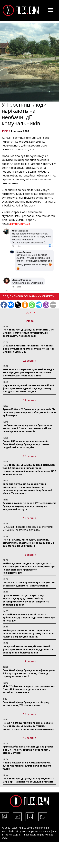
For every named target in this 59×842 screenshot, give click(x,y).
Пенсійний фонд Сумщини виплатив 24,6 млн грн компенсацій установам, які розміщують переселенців (28, 332)
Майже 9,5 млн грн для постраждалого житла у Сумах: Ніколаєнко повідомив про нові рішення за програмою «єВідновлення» (29, 568)
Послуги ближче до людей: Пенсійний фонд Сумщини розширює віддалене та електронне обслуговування (28, 649)
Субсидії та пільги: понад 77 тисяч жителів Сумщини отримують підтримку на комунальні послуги (29, 506)
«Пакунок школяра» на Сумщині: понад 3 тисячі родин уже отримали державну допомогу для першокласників (28, 372)
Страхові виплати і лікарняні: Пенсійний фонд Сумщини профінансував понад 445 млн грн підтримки (28, 348)
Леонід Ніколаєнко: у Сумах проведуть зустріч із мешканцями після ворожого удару (27, 765)
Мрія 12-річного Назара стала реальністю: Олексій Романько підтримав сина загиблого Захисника (29, 689)
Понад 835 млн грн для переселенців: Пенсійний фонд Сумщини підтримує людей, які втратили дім (26, 444)
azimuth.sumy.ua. (19, 224)
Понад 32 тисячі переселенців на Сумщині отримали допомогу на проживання (29, 584)
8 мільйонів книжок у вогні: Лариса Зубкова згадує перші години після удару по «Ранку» (29, 617)
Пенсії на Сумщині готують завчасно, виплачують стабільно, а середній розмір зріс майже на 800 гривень (29, 542)
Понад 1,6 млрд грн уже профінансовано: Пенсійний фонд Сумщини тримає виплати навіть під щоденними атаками (28, 726)
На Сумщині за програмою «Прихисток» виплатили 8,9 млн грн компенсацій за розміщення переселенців (27, 428)
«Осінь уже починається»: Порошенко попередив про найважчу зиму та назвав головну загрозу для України (28, 633)
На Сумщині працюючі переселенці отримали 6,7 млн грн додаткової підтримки (28, 528)
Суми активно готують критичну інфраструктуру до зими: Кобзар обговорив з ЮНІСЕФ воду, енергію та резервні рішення (26, 600)
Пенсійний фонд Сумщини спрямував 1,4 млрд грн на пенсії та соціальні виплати (28, 780)
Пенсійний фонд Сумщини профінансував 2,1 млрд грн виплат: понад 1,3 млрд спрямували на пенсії (29, 673)
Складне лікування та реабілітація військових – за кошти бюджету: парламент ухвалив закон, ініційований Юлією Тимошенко (27, 488)
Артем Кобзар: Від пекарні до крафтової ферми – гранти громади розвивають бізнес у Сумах (28, 749)
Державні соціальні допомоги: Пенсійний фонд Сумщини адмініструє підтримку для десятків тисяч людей (28, 388)
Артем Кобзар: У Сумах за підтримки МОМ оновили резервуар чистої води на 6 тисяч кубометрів (29, 412)
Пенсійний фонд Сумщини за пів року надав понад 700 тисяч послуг (26, 704)
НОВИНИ (29, 313)
